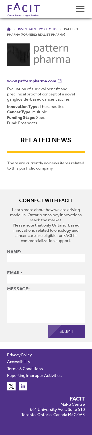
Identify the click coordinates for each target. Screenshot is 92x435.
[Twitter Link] (11, 389)
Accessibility (18, 361)
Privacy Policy (19, 354)
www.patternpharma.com (31, 80)
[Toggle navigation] (80, 8)
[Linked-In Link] (23, 389)
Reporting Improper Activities (34, 375)
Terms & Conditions (25, 368)
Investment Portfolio (37, 29)
